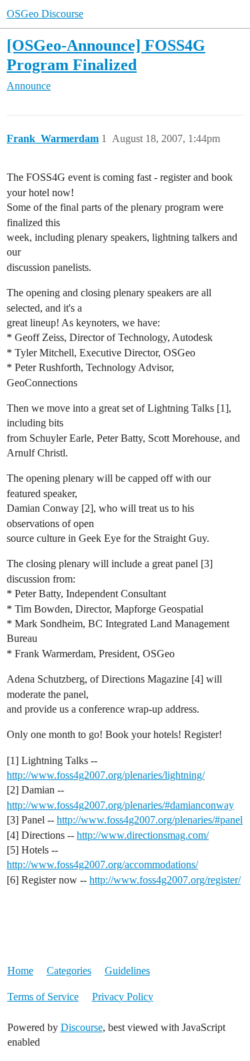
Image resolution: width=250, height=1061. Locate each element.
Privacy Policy (122, 996)
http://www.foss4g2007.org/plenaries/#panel (150, 819)
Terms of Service (43, 996)
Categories (69, 970)
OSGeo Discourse (45, 13)
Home (20, 970)
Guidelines (127, 970)
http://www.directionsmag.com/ (143, 835)
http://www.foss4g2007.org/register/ (165, 880)
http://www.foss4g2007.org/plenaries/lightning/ (106, 775)
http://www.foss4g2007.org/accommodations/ (102, 864)
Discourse (82, 1027)
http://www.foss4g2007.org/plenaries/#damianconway (120, 805)
